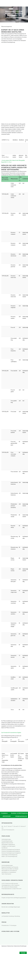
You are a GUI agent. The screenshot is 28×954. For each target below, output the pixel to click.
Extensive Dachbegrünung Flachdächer (11, 849)
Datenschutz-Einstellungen (20, 946)
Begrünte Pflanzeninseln (7, 842)
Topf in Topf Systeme (6, 874)
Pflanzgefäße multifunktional (8, 844)
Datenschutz (10, 946)
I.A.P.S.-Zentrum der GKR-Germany (10, 883)
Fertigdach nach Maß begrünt (8, 846)
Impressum (4, 946)
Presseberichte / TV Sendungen (9, 925)
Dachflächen (4, 847)
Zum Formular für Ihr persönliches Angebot (11, 732)
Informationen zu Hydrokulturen (9, 872)
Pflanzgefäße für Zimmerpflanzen (9, 870)
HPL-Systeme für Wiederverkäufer (9, 887)
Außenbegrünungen (6, 839)
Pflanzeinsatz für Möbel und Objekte (10, 868)
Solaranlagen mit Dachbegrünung (9, 854)
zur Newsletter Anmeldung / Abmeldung (11, 916)
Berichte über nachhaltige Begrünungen (11, 907)
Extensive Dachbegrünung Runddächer (11, 851)
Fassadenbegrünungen (7, 841)
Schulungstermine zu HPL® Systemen (10, 885)
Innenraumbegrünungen (7, 865)
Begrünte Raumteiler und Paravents (10, 867)
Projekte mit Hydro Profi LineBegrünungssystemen (14, 897)
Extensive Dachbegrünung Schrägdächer (11, 853)
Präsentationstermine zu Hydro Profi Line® (11, 888)
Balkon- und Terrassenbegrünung (9, 856)
